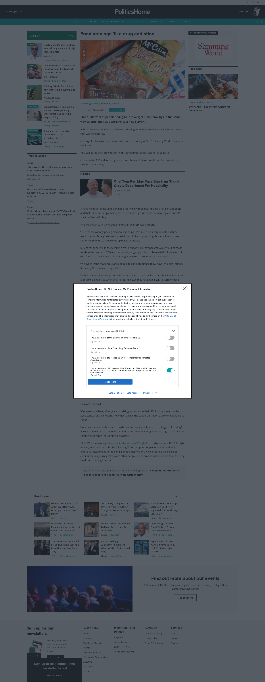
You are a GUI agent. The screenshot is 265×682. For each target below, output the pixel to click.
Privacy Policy (150, 393)
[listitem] (132, 331)
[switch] (171, 338)
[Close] (185, 289)
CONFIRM (110, 382)
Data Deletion (115, 393)
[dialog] (132, 341)
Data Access (132, 393)
